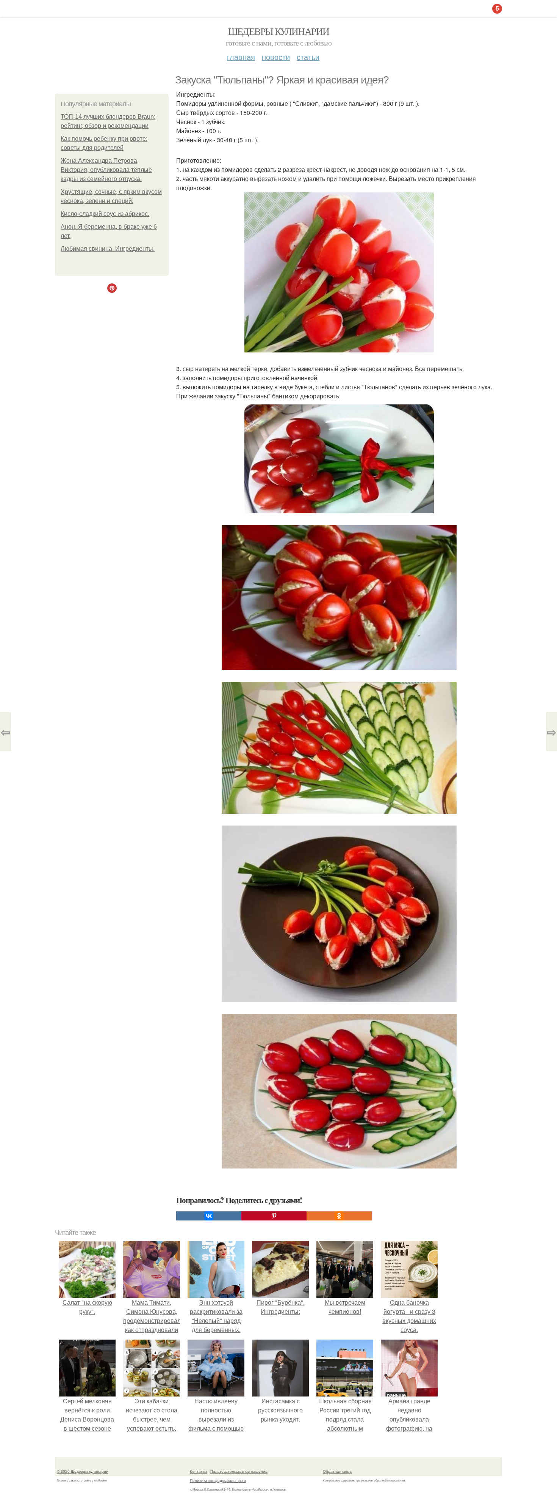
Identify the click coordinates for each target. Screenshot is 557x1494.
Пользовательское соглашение (239, 1471)
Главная (241, 56)
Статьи (308, 56)
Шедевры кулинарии (278, 31)
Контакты (198, 1471)
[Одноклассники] (339, 1215)
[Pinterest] (274, 1215)
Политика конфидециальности (218, 1480)
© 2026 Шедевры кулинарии (82, 1471)
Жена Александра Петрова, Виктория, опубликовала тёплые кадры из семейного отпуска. (106, 169)
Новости (276, 56)
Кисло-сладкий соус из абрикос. (105, 214)
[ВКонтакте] (208, 1215)
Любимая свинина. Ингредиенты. (108, 248)
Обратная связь (337, 1471)
